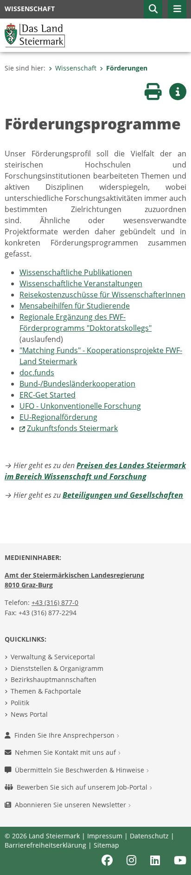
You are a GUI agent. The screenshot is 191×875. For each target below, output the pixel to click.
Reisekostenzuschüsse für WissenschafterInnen (102, 295)
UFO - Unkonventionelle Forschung (80, 406)
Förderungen (126, 68)
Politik (20, 702)
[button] (153, 9)
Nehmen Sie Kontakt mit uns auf (66, 752)
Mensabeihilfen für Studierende (74, 306)
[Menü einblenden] (177, 9)
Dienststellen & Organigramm (57, 668)
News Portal (29, 714)
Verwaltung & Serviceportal (53, 656)
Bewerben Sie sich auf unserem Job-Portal (83, 787)
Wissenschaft (75, 68)
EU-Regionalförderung (58, 417)
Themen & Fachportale (46, 691)
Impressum (104, 835)
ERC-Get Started (47, 395)
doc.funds (36, 372)
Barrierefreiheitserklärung (45, 845)
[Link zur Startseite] (35, 34)
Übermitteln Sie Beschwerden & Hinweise (80, 770)
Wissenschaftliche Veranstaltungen (80, 283)
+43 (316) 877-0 (55, 602)
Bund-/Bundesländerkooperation (77, 384)
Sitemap (106, 845)
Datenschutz (149, 835)
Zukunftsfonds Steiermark (72, 428)
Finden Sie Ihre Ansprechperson (65, 735)
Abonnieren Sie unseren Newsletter (71, 804)
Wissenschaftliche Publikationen (75, 272)
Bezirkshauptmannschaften (53, 679)
